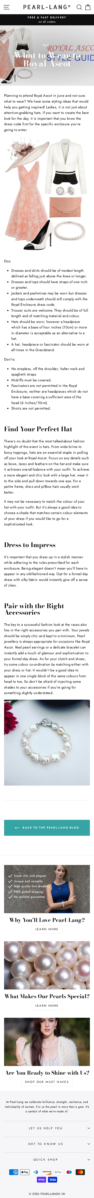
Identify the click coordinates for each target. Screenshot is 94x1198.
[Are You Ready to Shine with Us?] (47, 1042)
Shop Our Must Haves (47, 1082)
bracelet (73, 647)
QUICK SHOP (46, 1159)
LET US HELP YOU (46, 1128)
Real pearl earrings (30, 647)
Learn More (47, 929)
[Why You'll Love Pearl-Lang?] (47, 889)
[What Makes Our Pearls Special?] (47, 965)
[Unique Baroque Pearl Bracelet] (47, 784)
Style (46, 45)
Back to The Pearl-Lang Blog (50, 827)
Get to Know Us (45, 1144)
